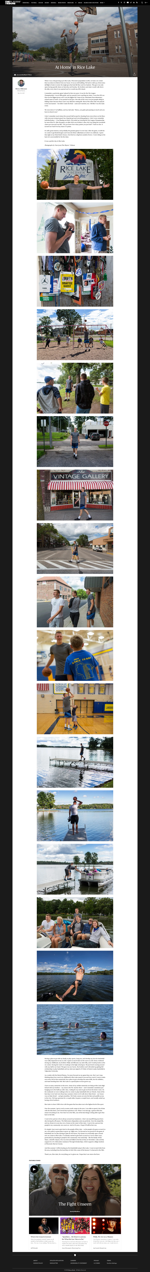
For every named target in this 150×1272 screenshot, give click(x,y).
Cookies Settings (112, 1263)
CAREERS (73, 1260)
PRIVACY (96, 1260)
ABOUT (35, 1260)
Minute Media (71, 1270)
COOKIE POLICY (38, 1263)
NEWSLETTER (54, 1263)
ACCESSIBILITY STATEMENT (78, 1263)
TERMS (109, 1260)
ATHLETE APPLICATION (57, 1260)
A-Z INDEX (97, 1263)
